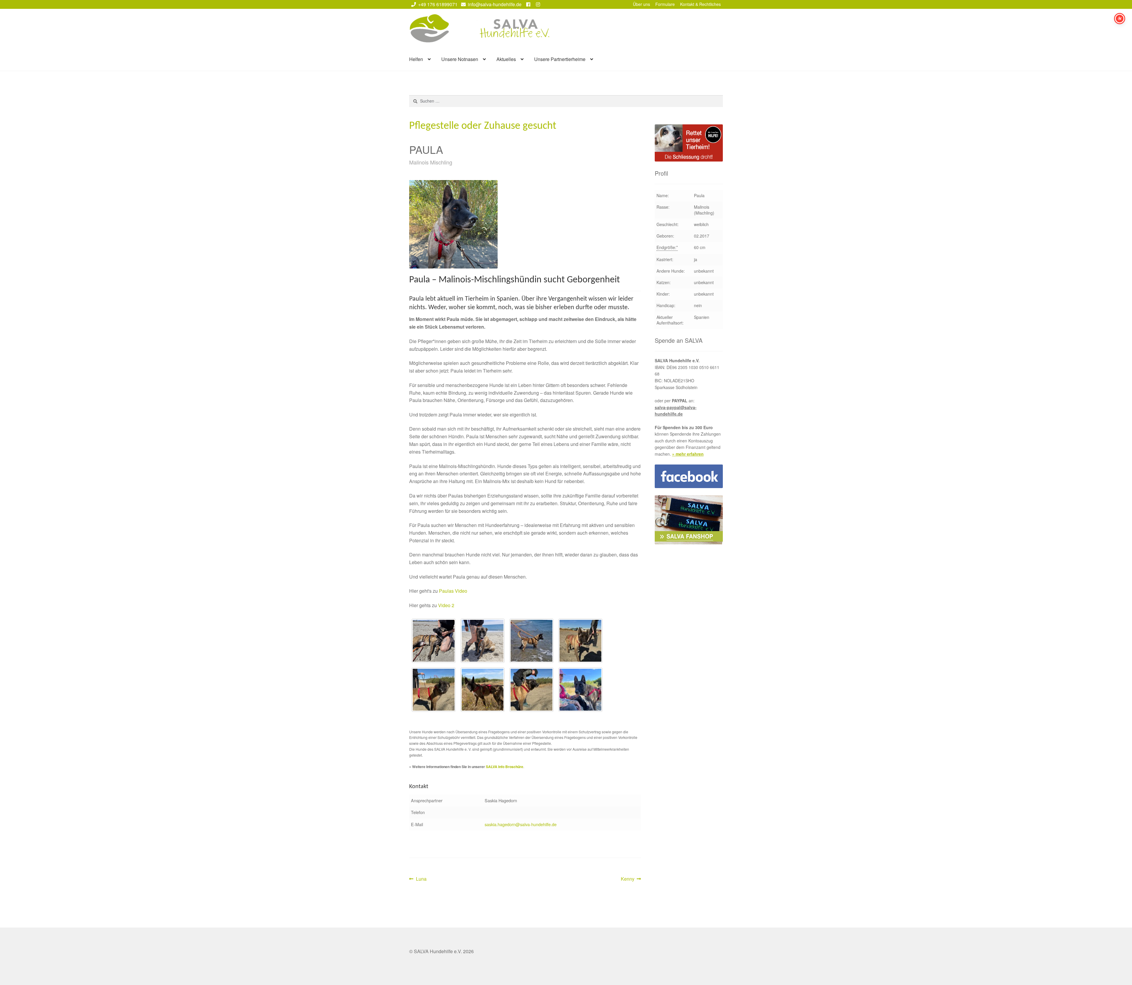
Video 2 (446, 605)
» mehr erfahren (688, 454)
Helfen (416, 59)
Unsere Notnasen (459, 59)
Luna (421, 879)
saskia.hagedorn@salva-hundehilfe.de (521, 824)
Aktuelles (506, 59)
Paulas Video (453, 590)
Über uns (641, 4)
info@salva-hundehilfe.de (494, 4)
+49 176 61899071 (438, 4)
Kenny (630, 879)
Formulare (665, 4)
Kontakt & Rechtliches (700, 4)
